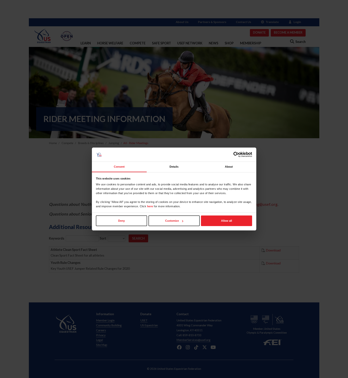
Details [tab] (174, 166)
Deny (121, 220)
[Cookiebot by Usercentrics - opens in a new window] (236, 154)
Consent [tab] (119, 166)
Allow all (226, 220)
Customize (172, 220)
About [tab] (229, 166)
